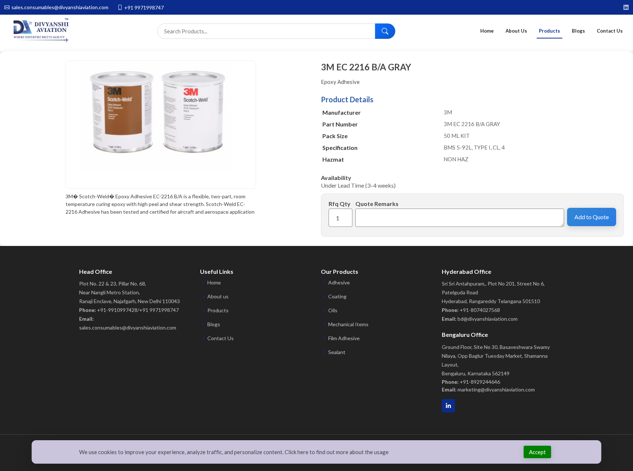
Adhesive (339, 282)
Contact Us (610, 31)
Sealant (336, 352)
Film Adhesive (344, 338)
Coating (337, 296)
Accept (537, 452)
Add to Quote (591, 216)
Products (549, 31)
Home (487, 31)
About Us (516, 31)
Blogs (578, 31)
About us (218, 296)
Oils (332, 310)
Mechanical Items (348, 324)
